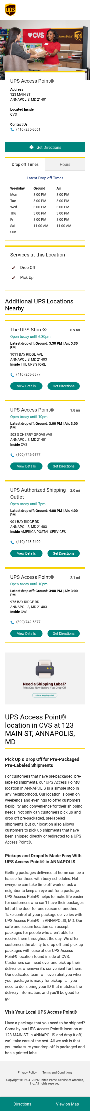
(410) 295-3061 (28, 129)
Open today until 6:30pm (30, 336)
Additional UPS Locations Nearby (39, 305)
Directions (22, 1104)
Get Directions (48, 147)
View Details (26, 386)
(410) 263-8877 (28, 374)
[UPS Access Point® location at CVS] (45, 703)
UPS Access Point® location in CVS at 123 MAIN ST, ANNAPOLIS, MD (40, 729)
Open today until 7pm (28, 504)
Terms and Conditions (57, 1072)
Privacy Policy (27, 1072)
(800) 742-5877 (28, 454)
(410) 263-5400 (28, 542)
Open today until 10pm (29, 417)
